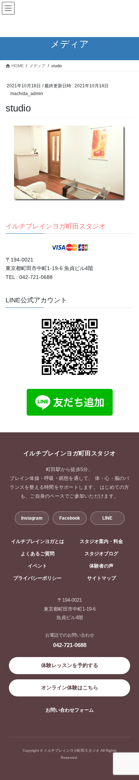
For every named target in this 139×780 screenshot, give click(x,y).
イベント (37, 566)
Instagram (32, 518)
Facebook (69, 518)
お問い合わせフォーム (70, 710)
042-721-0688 (69, 645)
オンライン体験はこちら (69, 687)
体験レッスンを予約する (69, 665)
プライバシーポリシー (37, 578)
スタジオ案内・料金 (101, 541)
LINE (107, 518)
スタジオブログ (101, 553)
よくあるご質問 (37, 553)
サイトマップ (101, 578)
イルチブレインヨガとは (37, 541)
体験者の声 (101, 566)
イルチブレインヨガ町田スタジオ (56, 226)
